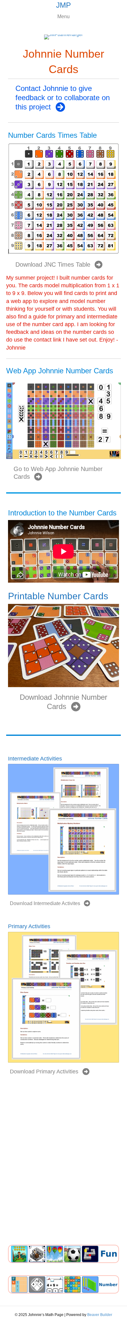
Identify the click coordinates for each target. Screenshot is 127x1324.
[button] (63, 98)
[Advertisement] (63, 1167)
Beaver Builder (99, 1315)
